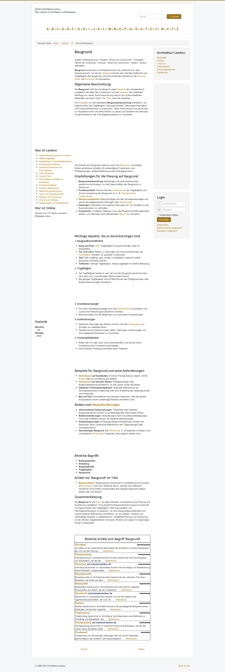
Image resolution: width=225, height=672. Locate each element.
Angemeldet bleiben (169, 214)
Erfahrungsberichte (166, 69)
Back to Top (184, 665)
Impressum (162, 72)
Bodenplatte (81, 583)
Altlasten (113, 430)
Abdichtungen (125, 202)
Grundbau (80, 544)
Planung (141, 76)
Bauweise (123, 92)
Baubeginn (83, 102)
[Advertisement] (53, 97)
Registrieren (163, 224)
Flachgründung (129, 193)
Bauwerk (121, 89)
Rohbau (79, 603)
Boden (82, 378)
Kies (109, 98)
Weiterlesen (108, 550)
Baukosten (125, 165)
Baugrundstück (86, 482)
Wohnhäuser (85, 375)
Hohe (97, 245)
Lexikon (160, 60)
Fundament (117, 190)
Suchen (175, 16)
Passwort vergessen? (167, 230)
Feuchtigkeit (84, 254)
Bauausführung (124, 308)
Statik (77, 78)
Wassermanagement (89, 199)
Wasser (122, 213)
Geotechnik (81, 593)
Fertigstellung (134, 324)
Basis (98, 501)
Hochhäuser (85, 381)
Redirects (162, 63)
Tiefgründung (85, 196)
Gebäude (106, 73)
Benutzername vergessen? (170, 227)
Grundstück (87, 485)
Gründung (80, 564)
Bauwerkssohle (83, 573)
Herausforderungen (106, 405)
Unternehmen (163, 66)
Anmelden (164, 219)
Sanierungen (98, 433)
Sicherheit (90, 78)
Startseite (161, 57)
